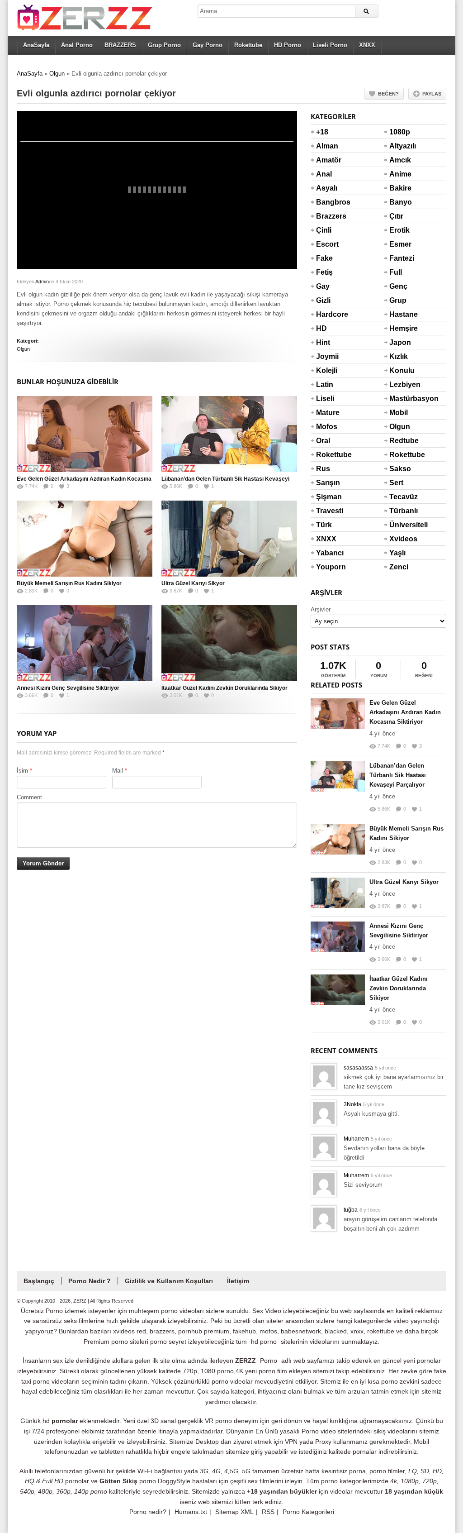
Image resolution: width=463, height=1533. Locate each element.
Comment (29, 797)
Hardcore (327, 314)
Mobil (398, 412)
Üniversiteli (400, 525)
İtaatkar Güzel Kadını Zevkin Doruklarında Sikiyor (224, 688)
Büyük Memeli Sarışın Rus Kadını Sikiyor (69, 583)
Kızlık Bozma (400, 362)
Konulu (400, 370)
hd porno (264, 1341)
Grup (397, 300)
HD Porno (287, 45)
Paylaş (431, 93)
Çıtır (396, 216)
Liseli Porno (330, 45)
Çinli (323, 230)
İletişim (238, 1281)
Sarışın (327, 483)
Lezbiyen (400, 384)
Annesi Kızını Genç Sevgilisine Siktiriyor (68, 688)
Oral (323, 440)
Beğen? (388, 93)
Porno (268, 1360)
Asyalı (326, 188)
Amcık (400, 160)
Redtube (400, 440)
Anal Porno (77, 45)
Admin (42, 281)
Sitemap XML (234, 1511)
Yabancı (327, 553)
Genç (398, 286)
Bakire (400, 188)
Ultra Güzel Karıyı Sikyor (193, 583)
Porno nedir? (147, 1511)
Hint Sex (323, 348)
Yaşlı (397, 553)
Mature (327, 412)
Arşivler (321, 609)
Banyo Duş (400, 207)
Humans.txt (191, 1511)
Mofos (326, 426)
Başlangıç (39, 1281)
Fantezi (400, 258)
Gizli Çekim (327, 305)
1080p (399, 132)
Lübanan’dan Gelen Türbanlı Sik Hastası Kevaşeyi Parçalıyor (397, 775)
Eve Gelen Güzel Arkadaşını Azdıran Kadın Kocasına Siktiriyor (405, 712)
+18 (322, 132)
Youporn (327, 567)
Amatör (327, 160)
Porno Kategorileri (308, 1511)
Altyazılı (400, 146)
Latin (324, 384)
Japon (400, 342)
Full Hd (395, 277)
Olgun (57, 73)
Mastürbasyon (400, 398)
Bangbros (327, 202)
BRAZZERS (120, 45)
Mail (117, 770)
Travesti (327, 511)
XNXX (367, 45)
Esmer (400, 244)
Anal (324, 174)
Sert (396, 483)
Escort (327, 244)
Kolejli (326, 370)
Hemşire (400, 328)
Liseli (325, 398)
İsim (22, 770)
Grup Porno (164, 45)
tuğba (351, 1210)
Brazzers (327, 216)
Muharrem (356, 1139)
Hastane (400, 314)
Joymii (327, 356)
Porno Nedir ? (89, 1281)
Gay (323, 286)
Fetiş (324, 272)
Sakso (400, 469)
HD (321, 328)
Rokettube (248, 45)
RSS (268, 1511)
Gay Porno (207, 45)
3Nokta (352, 1104)
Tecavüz (400, 497)
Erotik (399, 230)
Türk (324, 525)
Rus (323, 469)
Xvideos (400, 539)
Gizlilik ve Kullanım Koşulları (169, 1281)
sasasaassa (358, 1068)
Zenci (398, 567)
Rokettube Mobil (400, 460)
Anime (400, 174)
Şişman (327, 497)
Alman (327, 146)
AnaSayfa (36, 45)
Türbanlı (400, 511)
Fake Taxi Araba (326, 263)
